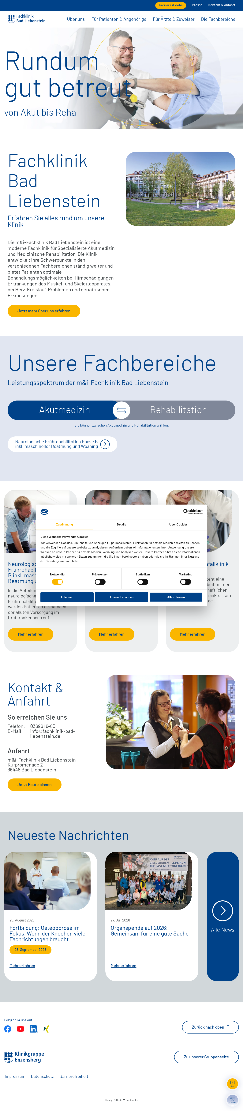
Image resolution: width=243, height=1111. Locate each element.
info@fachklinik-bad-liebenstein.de (52, 734)
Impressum (15, 1076)
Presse (197, 5)
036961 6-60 (42, 726)
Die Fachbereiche (218, 19)
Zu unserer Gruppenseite (206, 1057)
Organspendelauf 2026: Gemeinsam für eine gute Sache (150, 931)
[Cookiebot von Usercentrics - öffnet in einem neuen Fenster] (186, 512)
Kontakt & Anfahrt (221, 5)
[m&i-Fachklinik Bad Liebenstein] (27, 22)
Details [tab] (121, 524)
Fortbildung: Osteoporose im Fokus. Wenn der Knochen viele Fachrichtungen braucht (47, 933)
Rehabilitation (178, 410)
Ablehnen (67, 597)
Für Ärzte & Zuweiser (174, 19)
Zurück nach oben (208, 1027)
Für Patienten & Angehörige (118, 19)
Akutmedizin (64, 410)
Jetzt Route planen (34, 785)
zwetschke (132, 1100)
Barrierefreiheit (74, 1076)
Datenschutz (42, 1076)
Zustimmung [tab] (64, 524)
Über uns (76, 19)
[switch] (100, 582)
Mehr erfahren (30, 634)
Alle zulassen (176, 597)
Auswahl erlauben (121, 597)
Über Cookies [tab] (178, 524)
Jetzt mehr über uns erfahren (43, 311)
